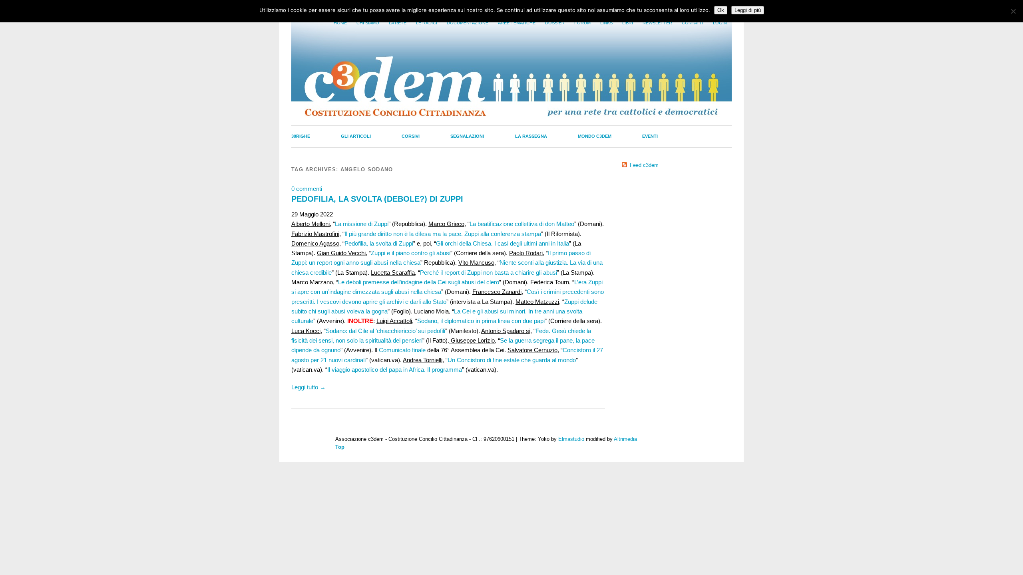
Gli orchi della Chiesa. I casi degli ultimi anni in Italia (502, 243)
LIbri (627, 22)
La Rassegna (531, 136)
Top (339, 447)
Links (606, 22)
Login (720, 22)
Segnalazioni (467, 136)
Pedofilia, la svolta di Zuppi (378, 243)
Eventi (650, 136)
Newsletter (657, 22)
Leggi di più (747, 10)
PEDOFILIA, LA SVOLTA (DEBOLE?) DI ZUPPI (377, 198)
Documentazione (467, 22)
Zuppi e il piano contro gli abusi (410, 253)
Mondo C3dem (594, 136)
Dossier (555, 22)
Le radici (426, 22)
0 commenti (306, 188)
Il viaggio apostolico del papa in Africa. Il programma (394, 369)
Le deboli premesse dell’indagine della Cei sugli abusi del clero (418, 282)
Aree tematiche (516, 22)
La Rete (397, 22)
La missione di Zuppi (361, 223)
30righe (300, 136)
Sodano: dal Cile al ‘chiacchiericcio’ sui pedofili (385, 330)
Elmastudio (571, 439)
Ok (720, 10)
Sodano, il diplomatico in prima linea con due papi (481, 320)
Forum (582, 22)
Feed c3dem (644, 165)
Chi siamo (367, 22)
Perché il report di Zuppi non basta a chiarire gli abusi (488, 272)
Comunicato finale (402, 350)
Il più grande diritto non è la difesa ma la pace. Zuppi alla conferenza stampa (442, 233)
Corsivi (411, 136)
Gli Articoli (356, 136)
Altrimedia (625, 439)
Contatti (692, 22)
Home (340, 22)
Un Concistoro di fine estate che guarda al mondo (512, 360)
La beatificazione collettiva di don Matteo (522, 223)
